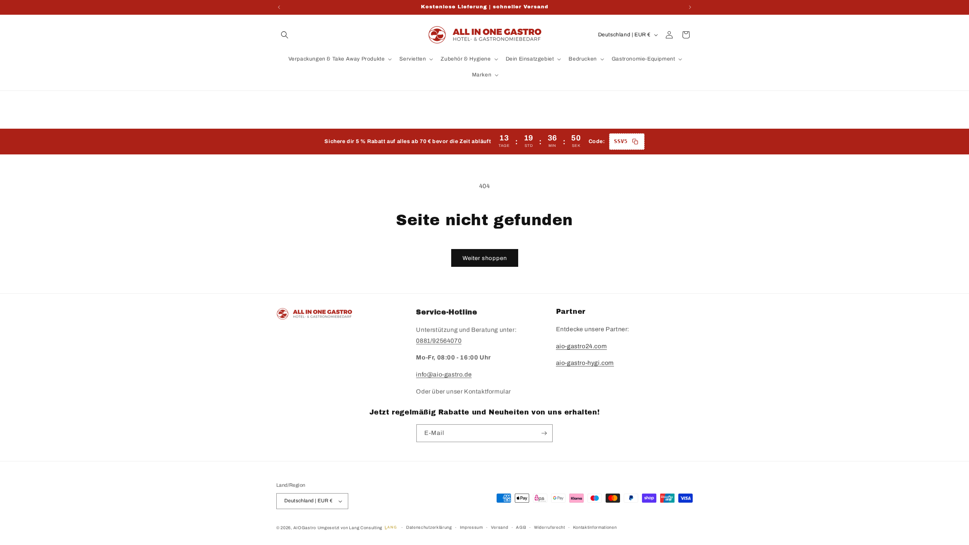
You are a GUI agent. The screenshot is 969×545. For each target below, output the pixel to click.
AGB (521, 527)
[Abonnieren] (544, 433)
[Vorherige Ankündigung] (279, 7)
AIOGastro (304, 527)
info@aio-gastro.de (444, 374)
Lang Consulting (365, 527)
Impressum (471, 527)
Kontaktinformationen (595, 527)
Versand (499, 527)
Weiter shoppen (485, 258)
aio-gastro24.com (581, 346)
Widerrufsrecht (549, 527)
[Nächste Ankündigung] (690, 7)
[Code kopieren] (635, 141)
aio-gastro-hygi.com (585, 363)
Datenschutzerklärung (429, 527)
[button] (284, 34)
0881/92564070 (438, 340)
